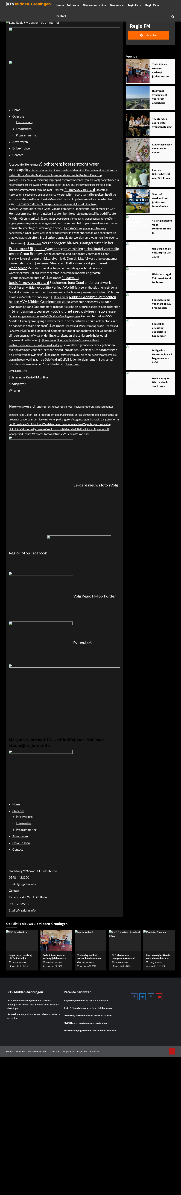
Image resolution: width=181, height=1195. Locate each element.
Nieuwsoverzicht (93, 5)
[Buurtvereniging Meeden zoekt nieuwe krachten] (159, 940)
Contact (61, 16)
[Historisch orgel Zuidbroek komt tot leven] (138, 279)
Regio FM (133, 5)
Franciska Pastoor (54, 962)
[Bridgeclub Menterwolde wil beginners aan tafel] (138, 357)
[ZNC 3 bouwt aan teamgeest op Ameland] (125, 940)
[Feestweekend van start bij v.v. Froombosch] (138, 305)
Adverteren (20, 142)
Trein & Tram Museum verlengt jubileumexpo (54, 957)
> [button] (172, 11)
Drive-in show (21, 148)
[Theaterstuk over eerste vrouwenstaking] (138, 124)
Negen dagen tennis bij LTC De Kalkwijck (86, 1000)
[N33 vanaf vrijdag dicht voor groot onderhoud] (138, 97)
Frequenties (23, 129)
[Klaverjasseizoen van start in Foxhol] (138, 150)
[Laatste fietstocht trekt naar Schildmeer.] (138, 175)
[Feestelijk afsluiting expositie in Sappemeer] (138, 330)
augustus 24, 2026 (54, 966)
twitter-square (30, 164)
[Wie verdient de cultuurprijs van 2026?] (138, 254)
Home (60, 5)
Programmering (26, 135)
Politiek (71, 5)
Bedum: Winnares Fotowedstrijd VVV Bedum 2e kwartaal (56, 433)
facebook (15, 164)
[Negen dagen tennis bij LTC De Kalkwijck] (22, 940)
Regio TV (150, 5)
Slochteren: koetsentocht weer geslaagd (49, 170)
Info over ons (24, 122)
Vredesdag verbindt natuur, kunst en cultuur (88, 1015)
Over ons (115, 5)
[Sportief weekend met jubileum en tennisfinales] (138, 201)
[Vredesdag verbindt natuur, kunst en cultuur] (90, 940)
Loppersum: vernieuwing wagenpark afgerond (46, 179)
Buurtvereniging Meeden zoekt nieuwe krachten (90, 1030)
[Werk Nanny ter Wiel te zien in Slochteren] (138, 383)
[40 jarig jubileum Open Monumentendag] (138, 227)
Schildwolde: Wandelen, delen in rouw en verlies (54, 184)
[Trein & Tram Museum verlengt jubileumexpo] (138, 71)
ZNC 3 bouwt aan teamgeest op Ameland (86, 1022)
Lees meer (24, 204)
